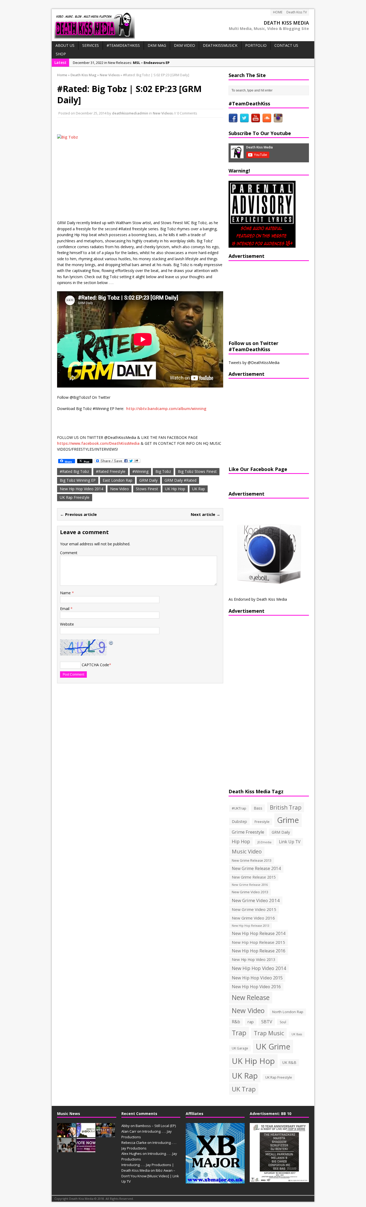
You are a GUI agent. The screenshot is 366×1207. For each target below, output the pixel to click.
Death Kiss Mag (83, 74)
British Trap (285, 807)
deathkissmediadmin (130, 113)
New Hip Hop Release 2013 (250, 926)
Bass (258, 808)
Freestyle (262, 821)
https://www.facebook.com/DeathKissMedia (98, 443)
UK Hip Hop (175, 488)
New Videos (163, 113)
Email (65, 608)
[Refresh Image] (111, 642)
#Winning (140, 471)
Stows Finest (147, 488)
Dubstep (239, 821)
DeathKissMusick (220, 45)
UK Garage (240, 1048)
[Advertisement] (262, 299)
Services (90, 45)
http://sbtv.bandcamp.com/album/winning (166, 408)
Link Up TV (289, 842)
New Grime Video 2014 (256, 900)
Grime (288, 820)
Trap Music (269, 1033)
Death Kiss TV (296, 12)
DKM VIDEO (184, 45)
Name (66, 592)
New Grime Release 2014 (256, 868)
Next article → (205, 514)
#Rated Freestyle (110, 471)
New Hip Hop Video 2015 (257, 978)
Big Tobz (163, 471)
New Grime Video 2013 (250, 892)
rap (251, 1021)
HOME (277, 12)
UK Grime (273, 1046)
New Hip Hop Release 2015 (258, 942)
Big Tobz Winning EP (78, 480)
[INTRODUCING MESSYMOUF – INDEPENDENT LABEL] (105, 1134)
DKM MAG (157, 45)
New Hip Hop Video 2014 (81, 488)
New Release (251, 997)
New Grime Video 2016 (253, 918)
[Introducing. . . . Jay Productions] (66, 1134)
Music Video (247, 851)
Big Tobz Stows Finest (197, 471)
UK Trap (244, 1089)
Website (67, 624)
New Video (119, 488)
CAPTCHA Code (95, 664)
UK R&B (289, 1062)
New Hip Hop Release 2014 (258, 933)
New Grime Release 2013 (251, 860)
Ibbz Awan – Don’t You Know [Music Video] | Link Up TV (150, 1176)
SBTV (266, 1022)
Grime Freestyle (248, 832)
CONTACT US (286, 45)
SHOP (61, 53)
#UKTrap (239, 808)
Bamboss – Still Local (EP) (156, 1125)
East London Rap (117, 480)
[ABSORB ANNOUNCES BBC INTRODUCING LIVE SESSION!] (86, 1134)
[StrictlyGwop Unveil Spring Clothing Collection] (66, 1149)
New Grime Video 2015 (254, 909)
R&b (236, 1022)
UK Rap (198, 488)
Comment (68, 552)
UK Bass (297, 1034)
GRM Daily (148, 480)
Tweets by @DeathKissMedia (254, 362)
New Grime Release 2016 (250, 885)
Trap (239, 1032)
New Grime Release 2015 (254, 877)
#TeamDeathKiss (123, 45)
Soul (283, 1022)
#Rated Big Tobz (74, 471)
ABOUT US (64, 45)
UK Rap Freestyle (74, 497)
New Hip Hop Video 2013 (253, 959)
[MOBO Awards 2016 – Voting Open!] (86, 1149)
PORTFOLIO (256, 45)
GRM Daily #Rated (180, 480)
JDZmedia (264, 842)
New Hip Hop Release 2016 (258, 951)
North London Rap (287, 1011)
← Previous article (78, 514)
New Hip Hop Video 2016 (256, 987)
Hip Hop (241, 841)
